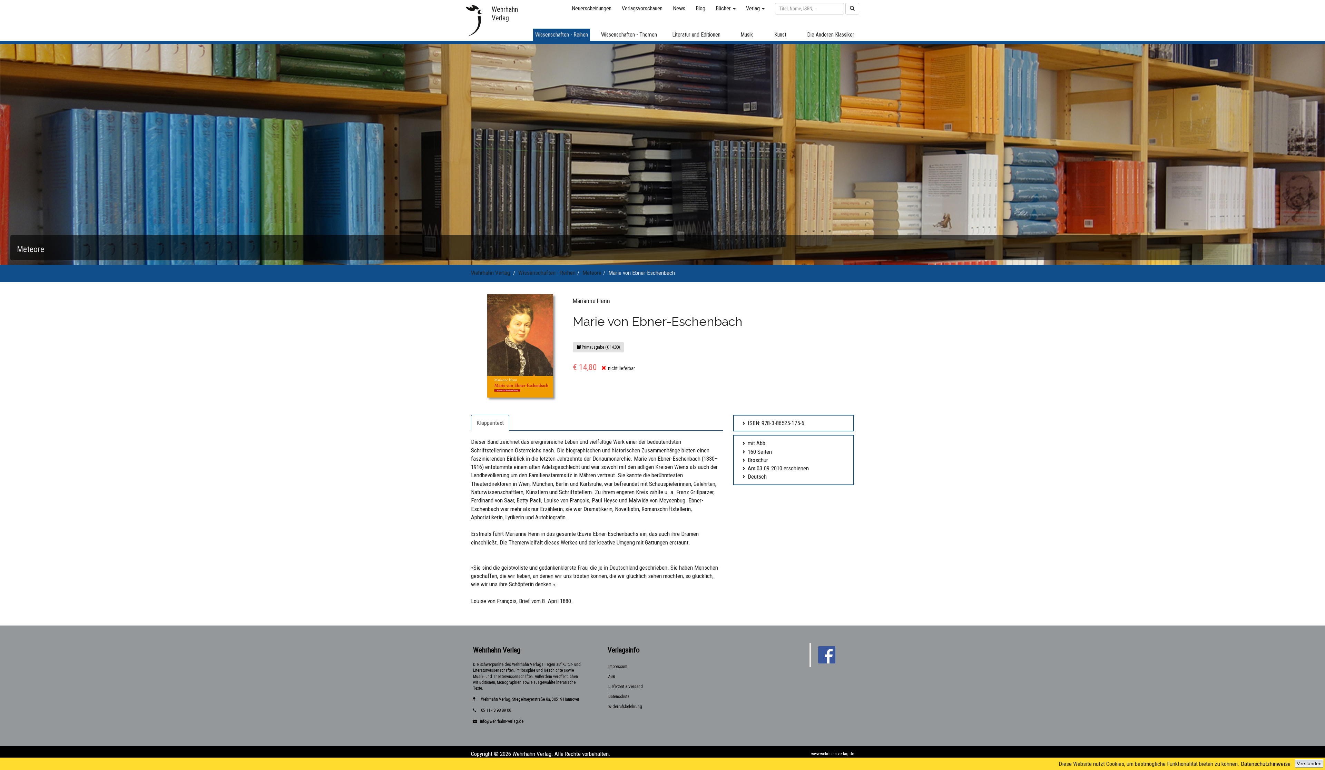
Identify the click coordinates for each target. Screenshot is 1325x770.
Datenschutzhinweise (1265, 763)
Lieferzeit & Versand (625, 686)
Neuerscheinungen (591, 8)
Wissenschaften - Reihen (547, 272)
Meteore (591, 272)
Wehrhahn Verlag (490, 272)
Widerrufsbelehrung (625, 706)
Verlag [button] (753, 8)
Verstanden (1309, 763)
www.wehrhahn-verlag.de (832, 753)
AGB (611, 676)
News (679, 8)
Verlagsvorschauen (642, 8)
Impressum (617, 666)
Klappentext (490, 422)
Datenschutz (618, 696)
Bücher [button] (724, 8)
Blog (700, 8)
